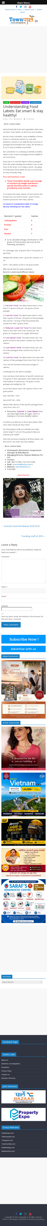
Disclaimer (5, 1067)
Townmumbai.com (8, 1144)
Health (6, 102)
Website (4, 606)
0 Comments (30, 119)
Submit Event (29, 9)
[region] (23, 794)
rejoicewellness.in (22, 467)
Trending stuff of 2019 (33, 536)
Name (4, 587)
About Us (4, 1060)
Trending (25, 102)
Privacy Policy (6, 1071)
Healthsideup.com (8, 1147)
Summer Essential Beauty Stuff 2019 (20, 526)
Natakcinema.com (8, 1151)
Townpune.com (7, 1140)
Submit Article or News (13, 9)
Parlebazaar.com (7, 1133)
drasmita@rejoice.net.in (23, 464)
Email (4, 596)
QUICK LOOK (15, 102)
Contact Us (5, 1074)
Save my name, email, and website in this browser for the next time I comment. (22, 617)
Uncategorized (35, 102)
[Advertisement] (23, 49)
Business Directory (8, 1078)
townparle (19, 119)
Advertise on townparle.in (10, 1064)
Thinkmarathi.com (8, 1137)
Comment (5, 556)
